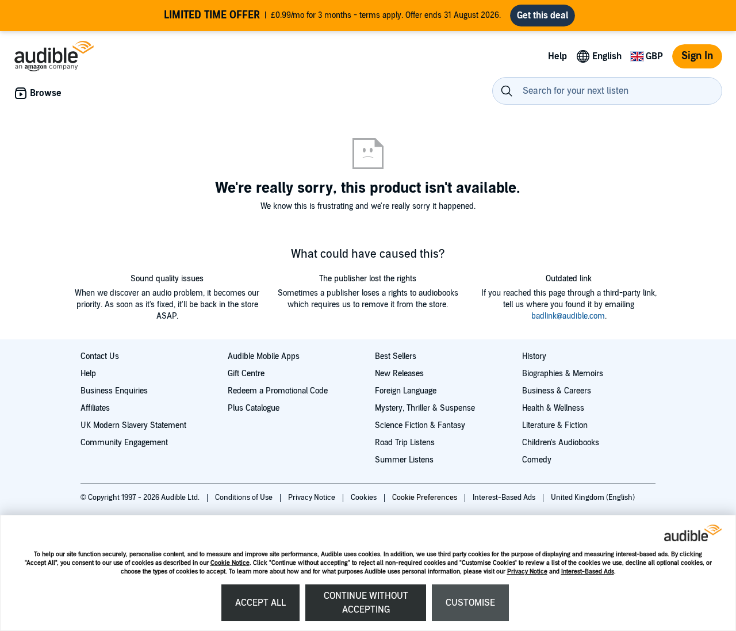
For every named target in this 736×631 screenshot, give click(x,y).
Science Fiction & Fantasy (420, 425)
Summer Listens (404, 460)
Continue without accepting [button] (366, 602)
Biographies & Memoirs (562, 373)
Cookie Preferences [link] (424, 497)
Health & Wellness (553, 408)
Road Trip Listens (405, 443)
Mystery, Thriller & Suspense (425, 408)
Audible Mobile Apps (264, 356)
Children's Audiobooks (560, 443)
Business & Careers (556, 391)
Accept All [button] (260, 603)
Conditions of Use (244, 497)
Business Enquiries (114, 391)
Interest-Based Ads (587, 571)
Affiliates (95, 408)
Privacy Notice (527, 571)
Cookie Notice (230, 563)
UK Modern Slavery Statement (133, 425)
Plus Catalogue (253, 408)
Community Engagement (124, 443)
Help (88, 373)
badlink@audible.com (568, 316)
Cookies (364, 497)
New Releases (399, 373)
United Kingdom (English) (593, 497)
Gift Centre (246, 373)
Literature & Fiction (555, 425)
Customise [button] (470, 603)
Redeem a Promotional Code (278, 391)
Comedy (536, 460)
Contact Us (99, 356)
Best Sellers (395, 356)
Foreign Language (405, 391)
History (534, 356)
